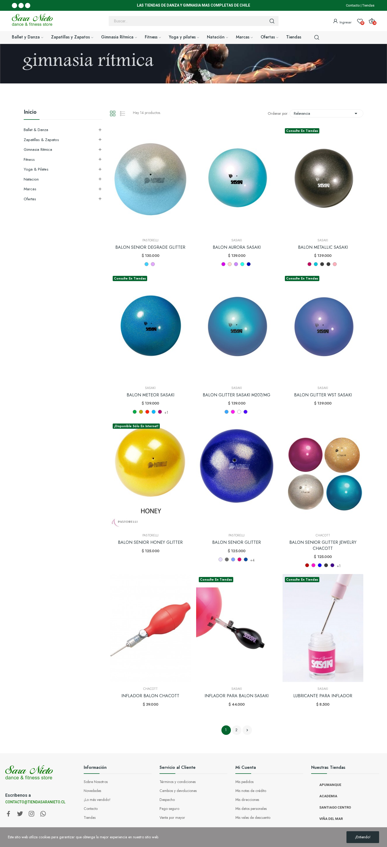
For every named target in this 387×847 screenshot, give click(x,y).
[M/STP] (335, 264)
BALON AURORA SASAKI (237, 247)
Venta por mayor (172, 817)
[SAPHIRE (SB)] (233, 559)
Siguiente (247, 730)
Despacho (167, 799)
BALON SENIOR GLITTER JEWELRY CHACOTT (322, 545)
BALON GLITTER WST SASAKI (323, 395)
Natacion (31, 179)
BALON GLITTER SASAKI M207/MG (236, 395)
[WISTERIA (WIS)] (220, 559)
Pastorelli (150, 240)
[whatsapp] (43, 814)
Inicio (30, 112)
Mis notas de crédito (250, 790)
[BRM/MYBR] (160, 412)
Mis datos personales (251, 808)
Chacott (323, 535)
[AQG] (316, 264)
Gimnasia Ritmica (38, 149)
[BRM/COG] (135, 412)
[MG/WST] (245, 412)
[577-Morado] (332, 565)
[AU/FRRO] (223, 264)
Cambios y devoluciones (178, 790)
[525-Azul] (320, 565)
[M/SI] (328, 264)
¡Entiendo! (363, 837)
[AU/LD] (236, 264)
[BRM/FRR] (147, 412)
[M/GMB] (322, 264)
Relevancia (326, 113)
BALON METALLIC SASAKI (323, 247)
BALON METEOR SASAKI (150, 395)
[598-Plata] (326, 565)
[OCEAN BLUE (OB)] (246, 559)
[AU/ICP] (230, 264)
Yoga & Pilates (36, 169)
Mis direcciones (247, 799)
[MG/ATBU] (227, 412)
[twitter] (20, 814)
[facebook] (8, 814)
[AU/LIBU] (242, 264)
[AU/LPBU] (249, 264)
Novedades (92, 790)
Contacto (353, 5)
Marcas (30, 189)
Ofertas (30, 199)
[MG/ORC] (233, 412)
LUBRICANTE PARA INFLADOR (322, 696)
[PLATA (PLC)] (227, 559)
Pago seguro (169, 808)
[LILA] (153, 264)
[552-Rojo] (307, 565)
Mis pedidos (244, 781)
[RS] (309, 264)
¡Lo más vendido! (97, 799)
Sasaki (236, 240)
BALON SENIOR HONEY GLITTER (150, 542)
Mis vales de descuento (252, 817)
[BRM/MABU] (154, 412)
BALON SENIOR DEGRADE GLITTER (150, 247)
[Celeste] (146, 264)
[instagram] (31, 814)
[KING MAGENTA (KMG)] (239, 559)
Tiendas (368, 5)
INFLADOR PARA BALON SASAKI (237, 696)
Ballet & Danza (36, 130)
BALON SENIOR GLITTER (236, 542)
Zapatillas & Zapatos (41, 140)
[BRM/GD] (141, 412)
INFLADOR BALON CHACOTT (150, 696)
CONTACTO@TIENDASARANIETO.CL (35, 802)
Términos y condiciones (178, 781)
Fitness (29, 159)
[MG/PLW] (239, 412)
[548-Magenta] (313, 565)
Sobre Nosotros (96, 781)
